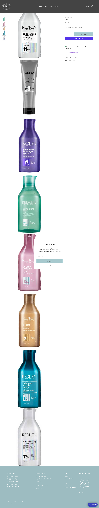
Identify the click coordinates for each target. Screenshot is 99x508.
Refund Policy (68, 480)
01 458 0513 (39, 488)
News (51, 6)
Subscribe (49, 261)
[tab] (69, 57)
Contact (56, 6)
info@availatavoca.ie (42, 485)
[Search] (92, 6)
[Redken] (4, 19)
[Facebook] (48, 265)
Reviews (75, 57)
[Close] (62, 240)
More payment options (78, 41)
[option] (4, 19)
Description (68, 57)
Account (87, 6)
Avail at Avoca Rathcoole (17, 501)
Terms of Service (69, 485)
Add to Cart (83, 34)
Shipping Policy (69, 483)
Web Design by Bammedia (13, 503)
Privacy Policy (69, 478)
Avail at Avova (69, 17)
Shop (46, 6)
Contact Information (70, 487)
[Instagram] (51, 265)
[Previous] (4, 14)
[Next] (4, 42)
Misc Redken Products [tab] (71, 60)
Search (66, 476)
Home (40, 6)
